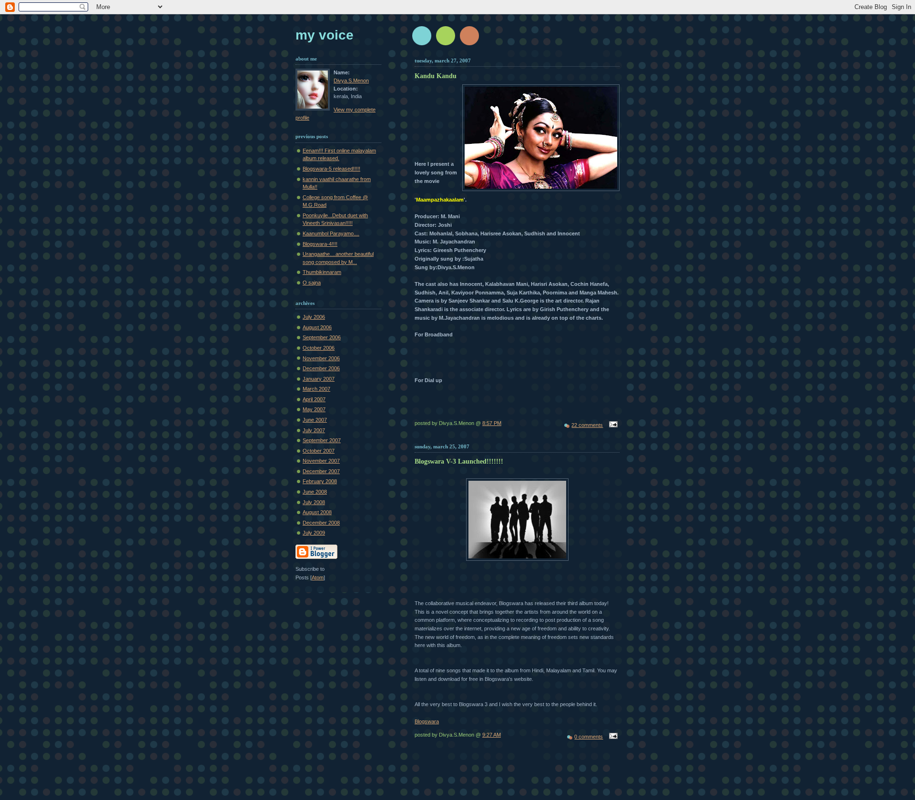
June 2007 (315, 420)
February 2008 (320, 481)
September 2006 (322, 337)
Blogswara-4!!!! (320, 244)
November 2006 (321, 358)
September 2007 (322, 440)
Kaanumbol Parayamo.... (331, 233)
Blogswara (427, 721)
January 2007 (319, 379)
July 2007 (314, 430)
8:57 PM (491, 423)
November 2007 (321, 461)
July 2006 (314, 317)
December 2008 (321, 523)
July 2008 (314, 502)
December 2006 (321, 368)
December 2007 (321, 471)
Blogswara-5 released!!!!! (331, 169)
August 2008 (317, 512)
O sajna (312, 282)
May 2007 (314, 409)
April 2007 (314, 399)
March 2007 (316, 389)
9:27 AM (491, 735)
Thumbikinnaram (322, 272)
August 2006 (317, 327)
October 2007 (319, 451)
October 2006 (319, 348)
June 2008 (315, 492)
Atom (318, 577)
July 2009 (314, 533)
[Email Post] (612, 425)
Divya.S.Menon (351, 80)
